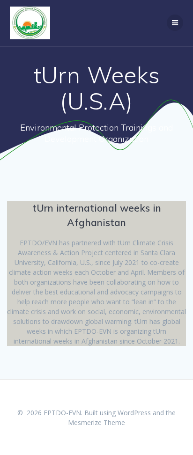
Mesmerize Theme (96, 422)
